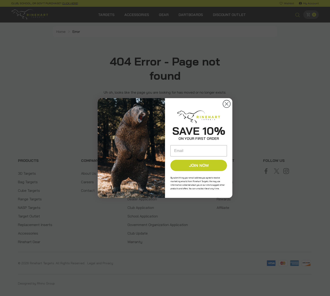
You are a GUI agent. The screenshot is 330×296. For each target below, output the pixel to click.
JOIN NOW (199, 165)
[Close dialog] (227, 104)
